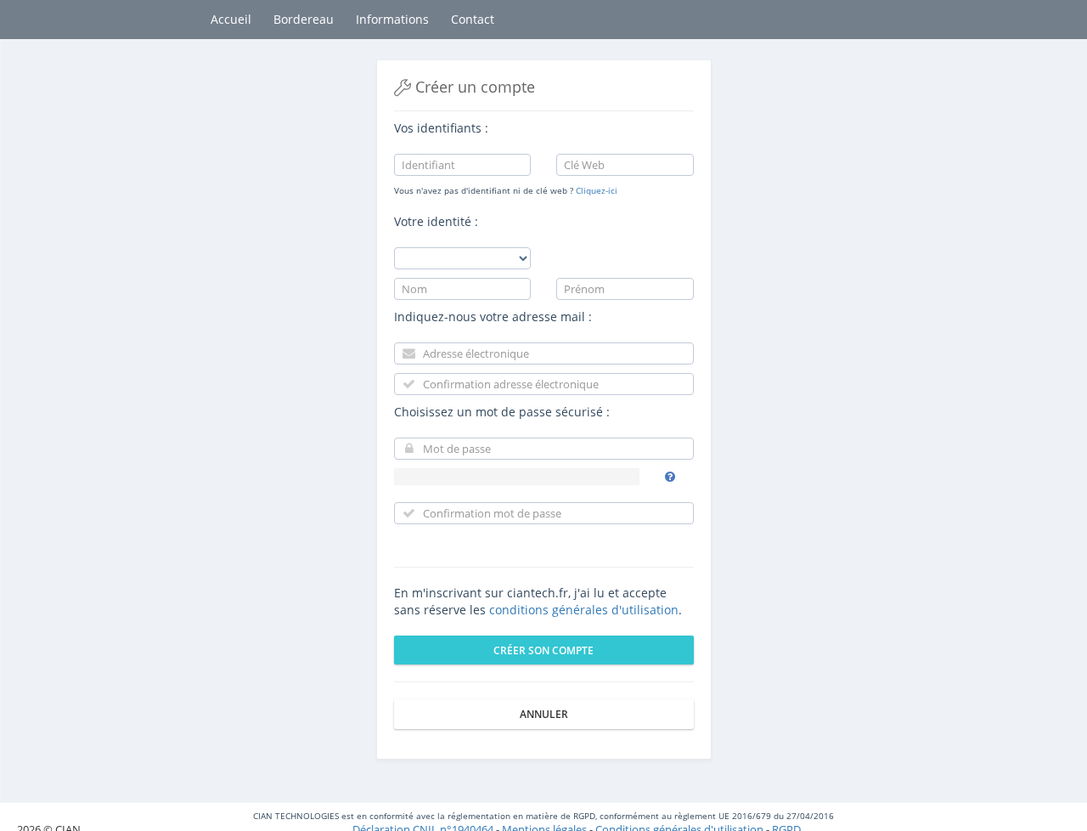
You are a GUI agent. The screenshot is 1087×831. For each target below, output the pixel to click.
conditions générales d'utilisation (584, 610)
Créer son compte (543, 650)
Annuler (544, 714)
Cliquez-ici (596, 190)
